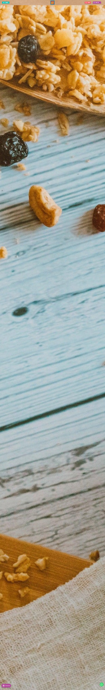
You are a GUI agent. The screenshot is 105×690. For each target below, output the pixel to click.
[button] (5, 3)
